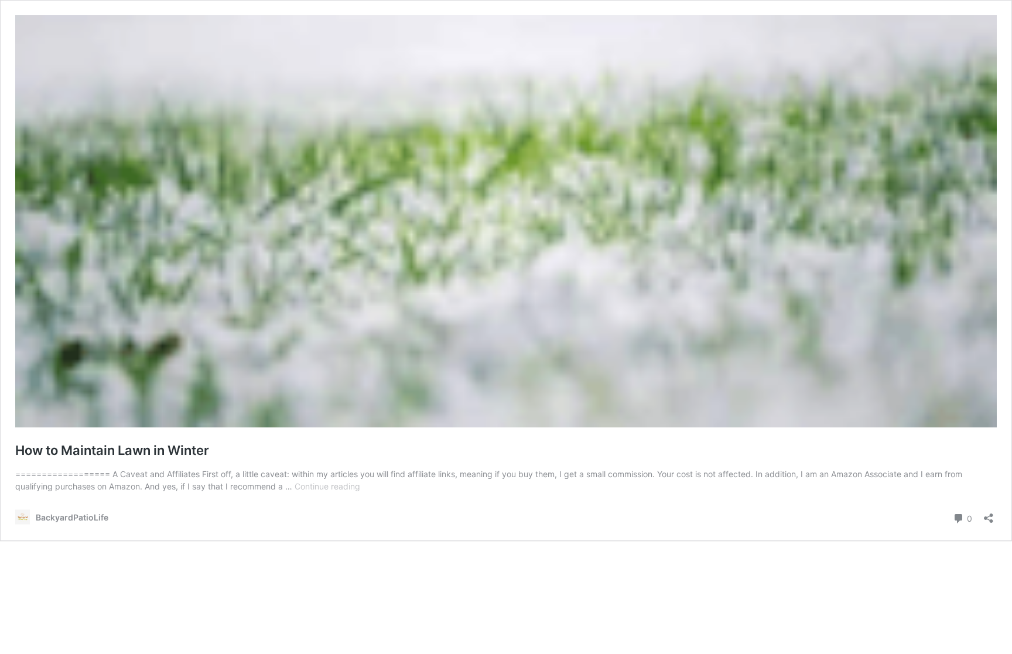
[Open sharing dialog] (988, 514)
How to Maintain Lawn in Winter (112, 450)
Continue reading (327, 486)
